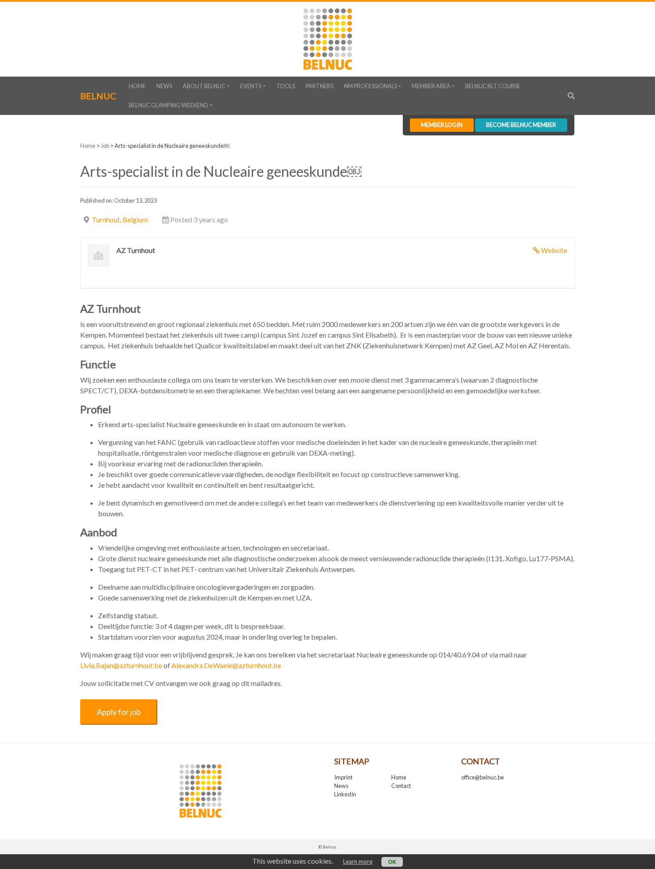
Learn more (358, 861)
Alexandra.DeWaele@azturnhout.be (226, 665)
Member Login (442, 124)
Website (554, 250)
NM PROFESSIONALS (370, 86)
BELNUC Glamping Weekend (169, 105)
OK (392, 861)
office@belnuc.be (482, 777)
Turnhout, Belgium (120, 219)
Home (137, 86)
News (164, 86)
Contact (401, 785)
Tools (285, 86)
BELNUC (98, 95)
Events (250, 86)
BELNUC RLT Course (492, 86)
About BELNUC (204, 86)
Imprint (343, 777)
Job (105, 145)
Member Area (431, 86)
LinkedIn (345, 794)
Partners (319, 86)
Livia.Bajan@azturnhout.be (121, 665)
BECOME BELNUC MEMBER (521, 124)
